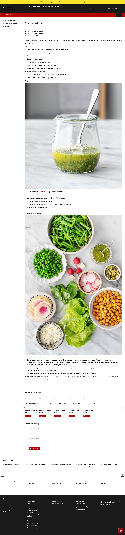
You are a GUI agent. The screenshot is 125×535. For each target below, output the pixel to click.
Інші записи (8, 461)
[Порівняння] (95, 8)
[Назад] (24, 407)
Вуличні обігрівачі (32, 510)
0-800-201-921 (113, 8)
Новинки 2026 (31, 501)
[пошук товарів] (89, 9)
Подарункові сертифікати (34, 521)
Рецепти (46, 14)
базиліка (42, 192)
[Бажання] (99, 8)
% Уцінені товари (32, 525)
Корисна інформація (23, 14)
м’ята (53, 74)
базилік (47, 74)
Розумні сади (30, 518)
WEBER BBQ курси (32, 523)
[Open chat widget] (120, 530)
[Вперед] (122, 407)
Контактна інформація (106, 504)
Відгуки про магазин (37, 14)
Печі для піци (31, 505)
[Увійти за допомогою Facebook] (81, 428)
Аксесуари (30, 512)
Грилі (28, 503)
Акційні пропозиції (32, 528)
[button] (123, 1)
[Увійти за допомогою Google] (84, 428)
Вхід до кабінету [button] (56, 501)
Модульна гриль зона (33, 508)
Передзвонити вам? (81, 503)
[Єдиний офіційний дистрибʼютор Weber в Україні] (12, 502)
